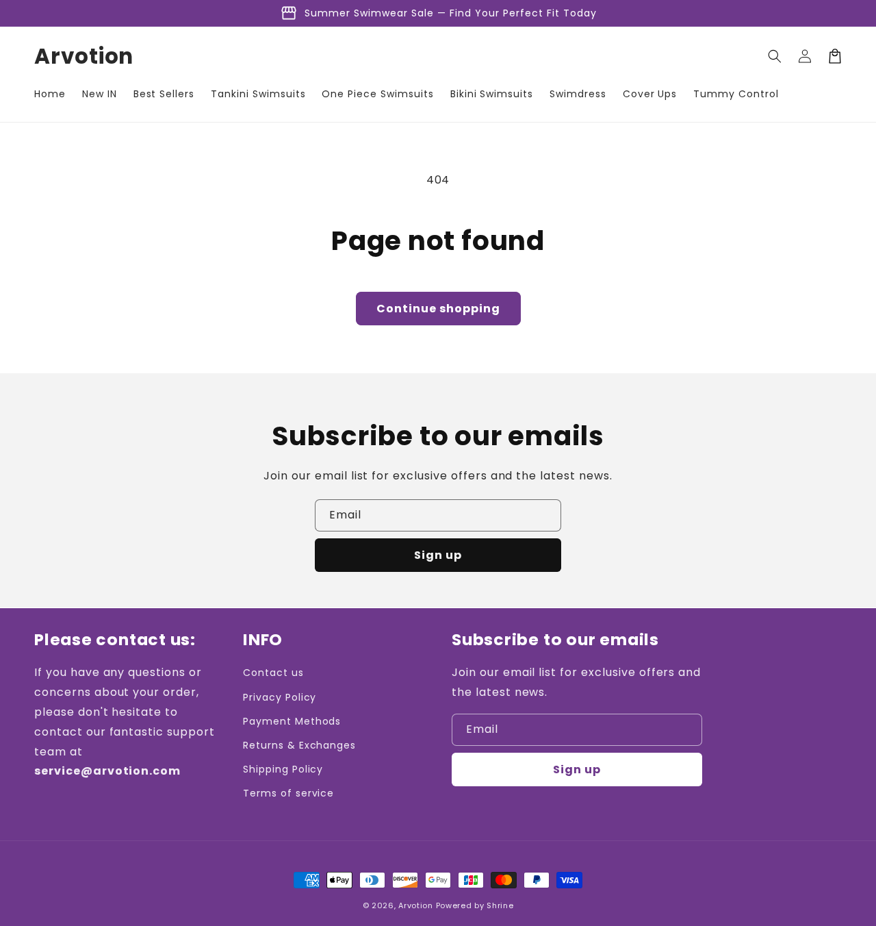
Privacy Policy (279, 697)
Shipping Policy (283, 769)
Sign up (438, 555)
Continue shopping (438, 308)
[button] (775, 56)
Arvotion (415, 905)
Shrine (500, 905)
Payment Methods (292, 721)
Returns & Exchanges (299, 745)
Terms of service (288, 793)
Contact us (273, 672)
